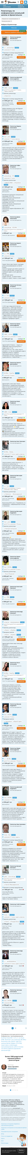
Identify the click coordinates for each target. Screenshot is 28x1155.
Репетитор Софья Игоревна (15, 166)
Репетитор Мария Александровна (15, 749)
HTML (3, 1040)
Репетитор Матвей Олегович (15, 866)
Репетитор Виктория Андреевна (16, 512)
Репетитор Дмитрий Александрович (16, 78)
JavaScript (17, 1040)
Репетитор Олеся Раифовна (15, 402)
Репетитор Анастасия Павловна (16, 587)
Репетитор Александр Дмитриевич (16, 951)
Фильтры (14, 28)
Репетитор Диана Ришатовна (15, 217)
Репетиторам (4, 1143)
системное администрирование (11, 1048)
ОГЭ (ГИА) (19, 1043)
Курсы (3, 1138)
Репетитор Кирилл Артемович (15, 243)
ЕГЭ (20, 1041)
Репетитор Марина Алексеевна (15, 126)
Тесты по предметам (6, 1136)
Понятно (21, 1150)
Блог (2, 1141)
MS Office (23, 1040)
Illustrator (8, 1040)
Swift (17, 1041)
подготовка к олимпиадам (9, 1045)
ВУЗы (2, 1134)
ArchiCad (3, 1038)
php (9, 1041)
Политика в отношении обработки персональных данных (10, 1124)
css (20, 1038)
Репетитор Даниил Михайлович (15, 37)
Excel (22, 1038)
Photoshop (4, 1041)
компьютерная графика (8, 1043)
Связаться (21, 57)
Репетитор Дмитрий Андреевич (16, 787)
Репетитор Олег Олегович (17, 441)
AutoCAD (9, 1038)
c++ (17, 1038)
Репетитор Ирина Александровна (15, 324)
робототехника (18, 1047)
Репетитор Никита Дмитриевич (15, 363)
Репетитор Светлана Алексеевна (16, 990)
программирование (7, 1047)
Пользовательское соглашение (9, 1131)
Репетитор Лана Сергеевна (17, 824)
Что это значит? (6, 1152)
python (13, 1041)
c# (15, 1038)
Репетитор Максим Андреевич (15, 704)
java (12, 1040)
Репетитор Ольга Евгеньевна (15, 663)
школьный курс (5, 1050)
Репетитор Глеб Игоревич (17, 904)
